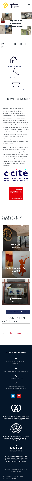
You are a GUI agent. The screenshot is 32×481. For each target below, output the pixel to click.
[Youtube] (19, 396)
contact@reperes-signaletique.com (16, 371)
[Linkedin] (13, 396)
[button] (4, 333)
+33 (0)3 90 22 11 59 (16, 379)
